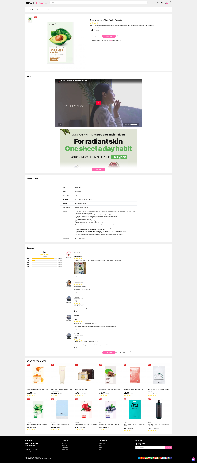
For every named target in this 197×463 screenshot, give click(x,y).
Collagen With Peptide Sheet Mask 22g (133, 389)
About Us (64, 443)
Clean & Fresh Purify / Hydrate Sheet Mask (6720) (134, 425)
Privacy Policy (65, 447)
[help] (120, 40)
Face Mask (48, 9)
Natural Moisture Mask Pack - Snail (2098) (109, 389)
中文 (158, 2)
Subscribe (168, 447)
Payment (100, 447)
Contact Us (64, 445)
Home (27, 9)
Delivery (100, 445)
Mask (33, 9)
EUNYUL (92, 17)
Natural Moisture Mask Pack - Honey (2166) (37, 389)
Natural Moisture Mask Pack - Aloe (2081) (37, 424)
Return (100, 449)
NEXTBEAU (53, 422)
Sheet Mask (40, 9)
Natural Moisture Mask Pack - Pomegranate (86, 424)
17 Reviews (102, 23)
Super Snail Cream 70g (81, 389)
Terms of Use (65, 449)
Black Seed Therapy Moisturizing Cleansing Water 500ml (158, 425)
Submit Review (124, 352)
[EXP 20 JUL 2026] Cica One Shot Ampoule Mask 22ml (158, 390)
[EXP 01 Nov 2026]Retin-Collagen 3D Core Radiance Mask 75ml (61, 390)
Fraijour (53, 387)
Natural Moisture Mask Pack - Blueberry (109, 424)
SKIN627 (126, 387)
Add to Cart (109, 36)
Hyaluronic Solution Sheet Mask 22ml (60, 424)
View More (98, 169)
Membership (101, 443)
